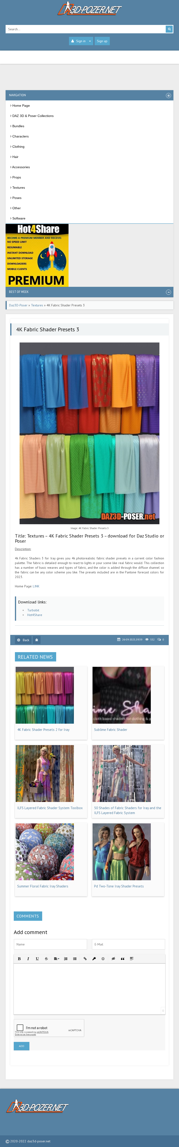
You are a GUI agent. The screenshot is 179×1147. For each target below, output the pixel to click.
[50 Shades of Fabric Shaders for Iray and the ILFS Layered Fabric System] (122, 801)
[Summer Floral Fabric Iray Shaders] (45, 879)
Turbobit (33, 610)
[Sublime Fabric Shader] (122, 722)
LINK (36, 586)
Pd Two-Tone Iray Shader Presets (119, 886)
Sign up (102, 41)
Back (25, 640)
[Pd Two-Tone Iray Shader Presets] (122, 879)
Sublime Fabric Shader (110, 729)
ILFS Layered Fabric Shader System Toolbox (50, 808)
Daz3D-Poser (18, 305)
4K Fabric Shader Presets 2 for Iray (43, 729)
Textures (37, 305)
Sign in (81, 41)
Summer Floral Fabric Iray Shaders (42, 886)
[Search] (169, 29)
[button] (19, 958)
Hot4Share (34, 615)
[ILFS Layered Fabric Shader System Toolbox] (45, 801)
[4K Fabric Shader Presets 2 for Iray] (45, 722)
